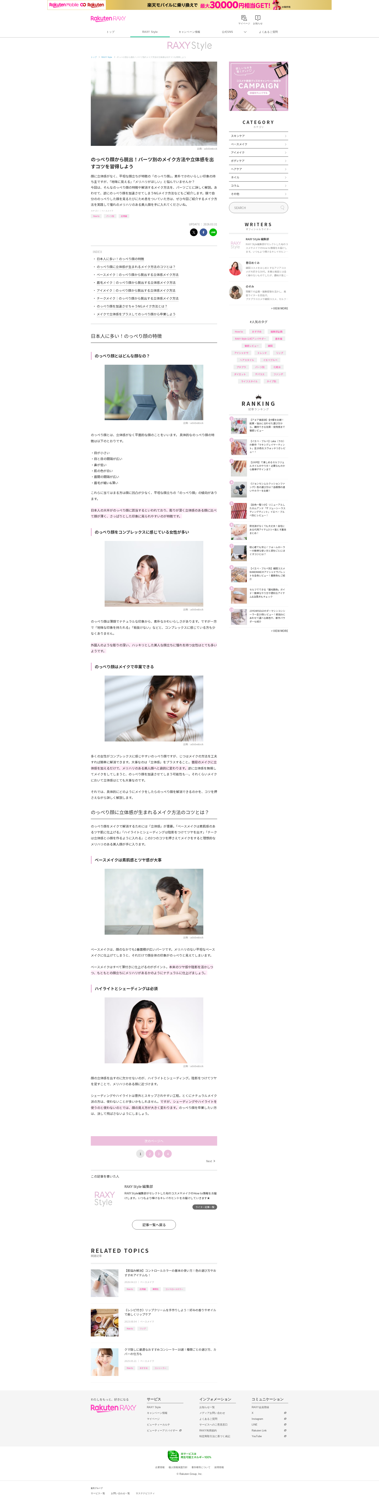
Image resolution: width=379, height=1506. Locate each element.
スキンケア (238, 136)
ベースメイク (107, 210)
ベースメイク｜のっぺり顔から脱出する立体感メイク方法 (138, 274)
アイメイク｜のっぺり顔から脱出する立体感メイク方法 (136, 290)
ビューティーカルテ (158, 1424)
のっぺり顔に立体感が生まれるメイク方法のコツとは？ (136, 266)
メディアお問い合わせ (212, 1412)
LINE (254, 1424)
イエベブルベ (270, 360)
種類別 (156, 1289)
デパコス (260, 374)
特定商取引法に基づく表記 (214, 1436)
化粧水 (277, 367)
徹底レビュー (252, 345)
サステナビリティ (145, 1493)
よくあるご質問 (268, 31)
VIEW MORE (279, 308)
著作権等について (200, 1467)
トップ (110, 31)
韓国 (270, 345)
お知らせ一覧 (207, 1407)
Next (210, 1161)
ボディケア (238, 161)
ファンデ (278, 374)
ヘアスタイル (247, 360)
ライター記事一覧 (204, 1207)
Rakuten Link (259, 1430)
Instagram (257, 1418)
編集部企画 (276, 331)
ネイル (235, 177)
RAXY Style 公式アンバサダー (250, 338)
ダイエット (240, 374)
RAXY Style (150, 31)
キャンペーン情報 (189, 31)
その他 (235, 194)
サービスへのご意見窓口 (213, 1424)
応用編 (124, 216)
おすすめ (144, 1367)
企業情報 (160, 1467)
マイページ (153, 1418)
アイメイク (238, 152)
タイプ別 (271, 381)
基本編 (278, 338)
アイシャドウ (241, 352)
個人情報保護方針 (178, 1467)
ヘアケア (236, 169)
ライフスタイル (249, 381)
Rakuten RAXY (108, 19)
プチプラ (241, 367)
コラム (235, 185)
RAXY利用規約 (208, 1430)
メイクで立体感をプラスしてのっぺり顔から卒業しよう (136, 314)
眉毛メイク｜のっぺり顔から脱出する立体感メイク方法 (136, 282)
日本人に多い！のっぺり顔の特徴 (120, 258)
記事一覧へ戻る (154, 1224)
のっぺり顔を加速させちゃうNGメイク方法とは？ (132, 306)
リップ (143, 1328)
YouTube (257, 1436)
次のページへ (153, 1141)
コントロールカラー (174, 1289)
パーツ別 (110, 216)
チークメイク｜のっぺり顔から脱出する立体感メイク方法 (138, 298)
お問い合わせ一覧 (120, 1493)
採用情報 (219, 1467)
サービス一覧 (98, 1493)
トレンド (262, 352)
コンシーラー (160, 1367)
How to (96, 216)
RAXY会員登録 (260, 1407)
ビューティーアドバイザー (162, 1430)
